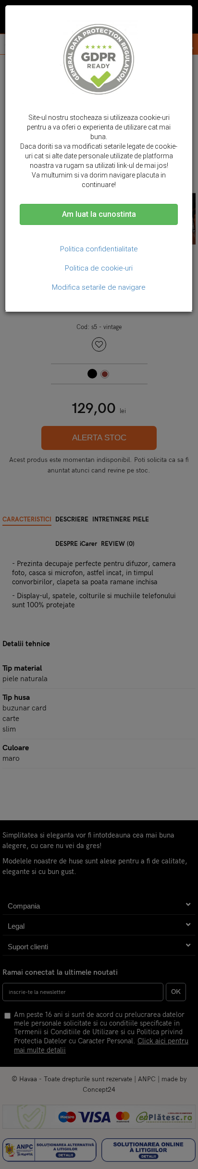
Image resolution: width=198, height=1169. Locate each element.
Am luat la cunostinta (99, 214)
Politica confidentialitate (99, 249)
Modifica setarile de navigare (99, 287)
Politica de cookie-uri (99, 268)
